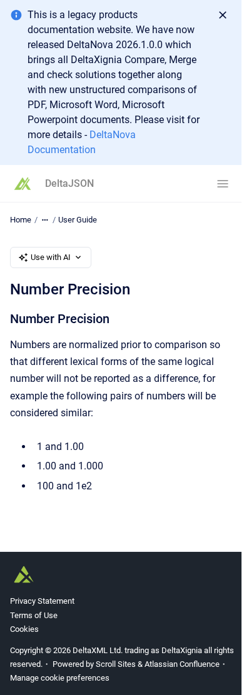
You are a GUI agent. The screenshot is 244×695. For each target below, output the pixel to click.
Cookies (24, 629)
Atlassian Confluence (182, 664)
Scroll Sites (116, 664)
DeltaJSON (69, 183)
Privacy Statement (42, 601)
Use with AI (51, 257)
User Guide (77, 219)
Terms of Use (34, 615)
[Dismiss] (222, 15)
